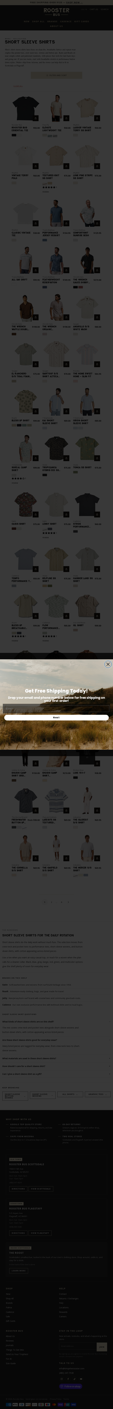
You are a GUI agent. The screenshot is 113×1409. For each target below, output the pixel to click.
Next (56, 717)
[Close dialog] (108, 664)
